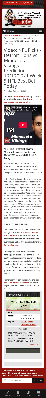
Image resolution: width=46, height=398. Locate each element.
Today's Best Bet (26, 3)
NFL (27, 35)
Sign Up (7, 395)
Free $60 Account (11, 3)
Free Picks (18, 35)
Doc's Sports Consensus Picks (28, 323)
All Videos (8, 35)
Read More (33, 344)
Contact (28, 395)
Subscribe (38, 380)
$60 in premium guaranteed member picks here (22, 100)
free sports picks (20, 96)
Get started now (11, 245)
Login (18, 395)
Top (38, 395)
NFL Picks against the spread (16, 282)
